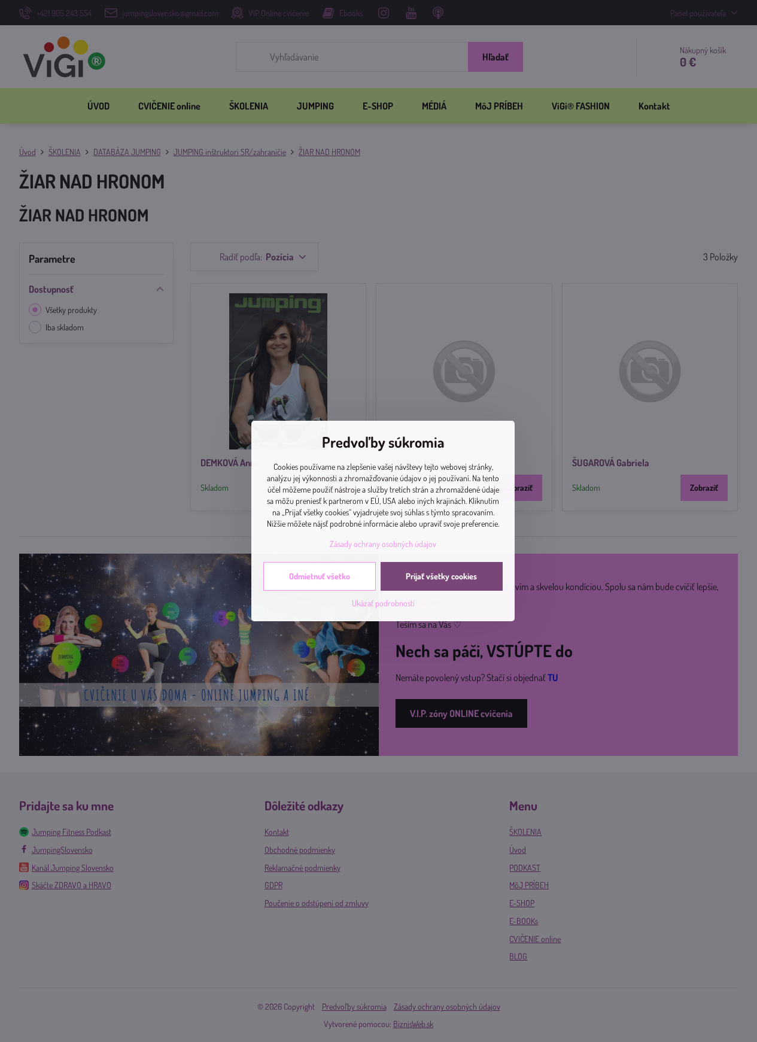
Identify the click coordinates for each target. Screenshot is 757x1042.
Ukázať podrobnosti (383, 603)
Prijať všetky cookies (441, 576)
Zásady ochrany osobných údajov (383, 544)
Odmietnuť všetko (319, 576)
